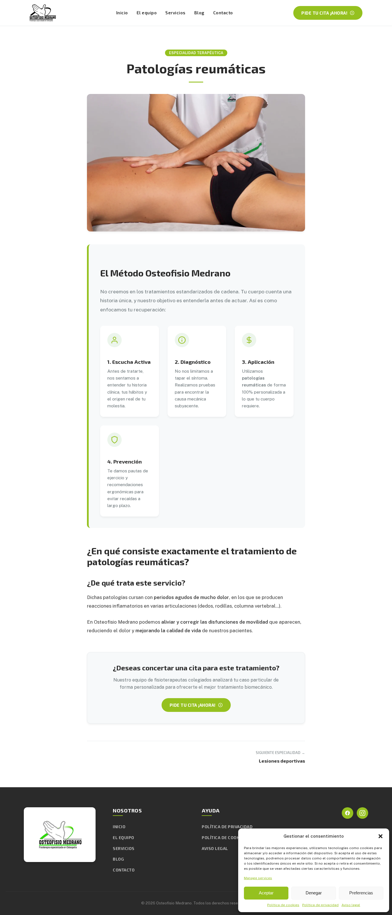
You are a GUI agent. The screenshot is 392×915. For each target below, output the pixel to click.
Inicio (122, 12)
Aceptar (266, 892)
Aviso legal (350, 905)
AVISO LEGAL (215, 848)
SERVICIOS (124, 848)
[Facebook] (347, 813)
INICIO (119, 826)
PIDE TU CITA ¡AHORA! (324, 12)
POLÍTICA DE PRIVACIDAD (227, 826)
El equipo (147, 12)
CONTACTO (124, 869)
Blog (199, 12)
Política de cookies (283, 905)
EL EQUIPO (123, 837)
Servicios (175, 12)
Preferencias (361, 892)
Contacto (223, 12)
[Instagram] (362, 813)
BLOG (118, 859)
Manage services (258, 878)
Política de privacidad (320, 905)
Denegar (314, 892)
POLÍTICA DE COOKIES (224, 837)
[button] (380, 836)
